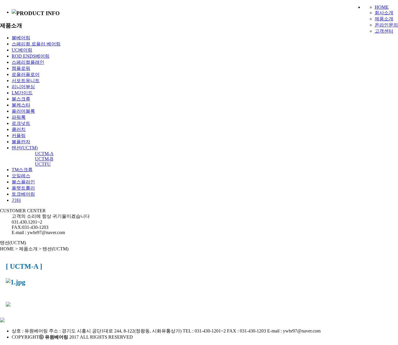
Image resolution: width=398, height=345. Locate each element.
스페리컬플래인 (28, 62)
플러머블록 (23, 111)
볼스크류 (21, 98)
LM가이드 (22, 92)
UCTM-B (44, 158)
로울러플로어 (26, 74)
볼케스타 (21, 104)
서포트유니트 (26, 80)
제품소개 (384, 18)
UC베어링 (22, 49)
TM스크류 (22, 169)
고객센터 (384, 31)
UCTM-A (44, 153)
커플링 (19, 135)
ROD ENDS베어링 (31, 56)
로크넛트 (21, 123)
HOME (382, 7)
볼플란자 (21, 141)
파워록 (19, 117)
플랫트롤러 (23, 187)
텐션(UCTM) (25, 147)
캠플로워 (21, 68)
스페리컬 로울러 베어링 (36, 43)
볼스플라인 (23, 181)
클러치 (19, 129)
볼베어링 (21, 37)
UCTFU (43, 164)
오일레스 (21, 175)
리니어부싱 (23, 86)
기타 (16, 200)
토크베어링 (23, 194)
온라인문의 (386, 24)
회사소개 (384, 12)
